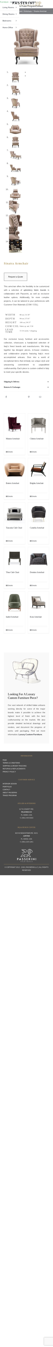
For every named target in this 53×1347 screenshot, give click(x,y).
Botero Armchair (12, 483)
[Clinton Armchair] (38, 424)
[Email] (40, 397)
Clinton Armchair (36, 439)
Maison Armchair (13, 439)
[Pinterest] (28, 397)
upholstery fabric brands (35, 290)
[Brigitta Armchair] (38, 468)
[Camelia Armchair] (38, 513)
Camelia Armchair (37, 528)
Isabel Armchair (12, 617)
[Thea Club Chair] (14, 557)
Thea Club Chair (12, 572)
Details (10, 452)
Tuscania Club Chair (14, 528)
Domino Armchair (37, 572)
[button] (26, 382)
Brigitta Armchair (36, 483)
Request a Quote (15, 277)
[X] (17, 397)
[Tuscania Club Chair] (14, 513)
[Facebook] (6, 397)
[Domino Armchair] (38, 557)
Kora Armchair (36, 617)
